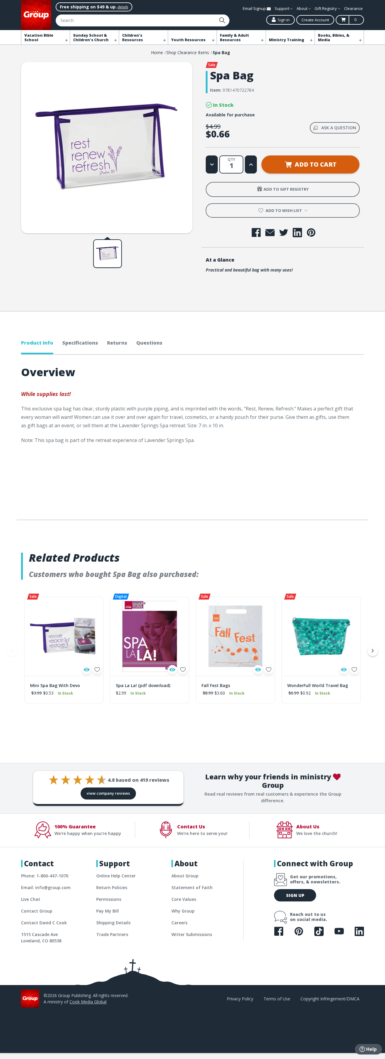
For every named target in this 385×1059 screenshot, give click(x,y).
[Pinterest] (311, 232)
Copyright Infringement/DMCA (329, 999)
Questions (149, 342)
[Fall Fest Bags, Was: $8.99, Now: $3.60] (235, 636)
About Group (185, 876)
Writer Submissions (191, 934)
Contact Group (36, 911)
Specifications (80, 342)
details (123, 7)
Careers (179, 922)
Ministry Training (286, 39)
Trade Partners (112, 934)
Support (282, 8)
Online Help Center (116, 876)
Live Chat (30, 899)
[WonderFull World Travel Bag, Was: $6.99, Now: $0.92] (321, 636)
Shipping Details (113, 922)
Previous (12, 650)
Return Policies (111, 887)
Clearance (353, 8)
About (302, 8)
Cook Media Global (87, 1002)
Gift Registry (326, 8)
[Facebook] (256, 232)
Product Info (37, 342)
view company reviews (108, 793)
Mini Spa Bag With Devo (55, 685)
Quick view (86, 669)
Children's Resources (132, 37)
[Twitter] (283, 232)
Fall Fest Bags (216, 685)
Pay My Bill (107, 911)
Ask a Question (338, 127)
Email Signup (255, 8)
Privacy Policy (240, 999)
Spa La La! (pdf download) (143, 685)
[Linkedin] (297, 232)
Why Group (183, 911)
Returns (117, 342)
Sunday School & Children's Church (91, 37)
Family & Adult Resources (234, 37)
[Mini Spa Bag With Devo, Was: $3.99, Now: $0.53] (64, 636)
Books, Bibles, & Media (334, 37)
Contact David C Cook (44, 922)
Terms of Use (276, 999)
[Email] (270, 232)
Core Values (183, 899)
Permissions (108, 899)
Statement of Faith (192, 887)
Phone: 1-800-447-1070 (44, 876)
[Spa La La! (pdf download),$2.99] (149, 636)
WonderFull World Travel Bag (317, 685)
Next (372, 650)
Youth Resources (188, 39)
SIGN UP (295, 895)
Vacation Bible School (38, 37)
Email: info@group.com (46, 887)
